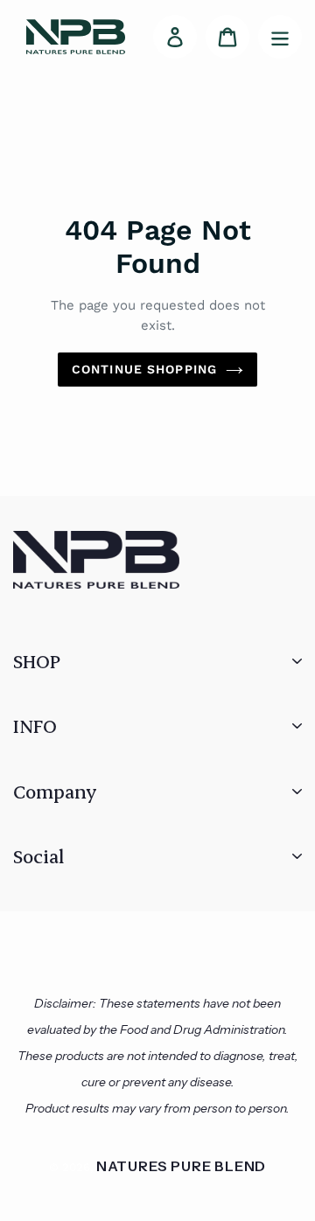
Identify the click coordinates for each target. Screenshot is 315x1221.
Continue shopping (144, 369)
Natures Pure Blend (181, 1166)
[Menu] (280, 37)
